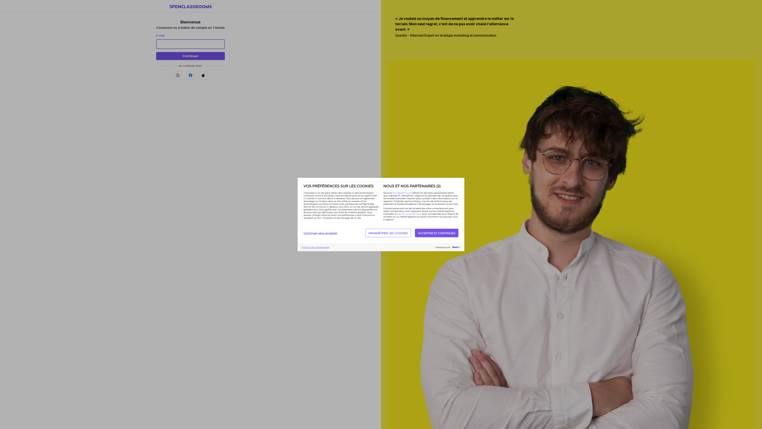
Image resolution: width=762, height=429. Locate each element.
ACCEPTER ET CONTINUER (436, 233)
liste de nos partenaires (409, 214)
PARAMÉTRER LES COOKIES (388, 233)
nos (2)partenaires (402, 192)
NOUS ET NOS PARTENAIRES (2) (412, 186)
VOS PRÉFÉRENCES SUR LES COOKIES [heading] (338, 186)
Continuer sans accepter (320, 233)
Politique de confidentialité (315, 247)
